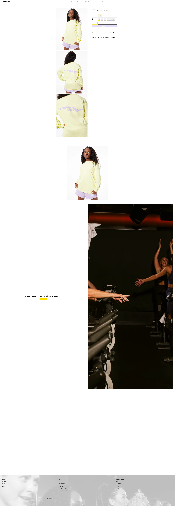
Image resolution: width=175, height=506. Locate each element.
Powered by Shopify (11, 502)
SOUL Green (4, 481)
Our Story (3, 483)
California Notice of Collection (64, 488)
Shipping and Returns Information (26, 140)
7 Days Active (94, 9)
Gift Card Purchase (119, 486)
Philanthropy (4, 486)
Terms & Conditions (62, 483)
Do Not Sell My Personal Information (65, 490)
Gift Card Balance (118, 488)
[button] (72, 1)
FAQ (59, 481)
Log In (117, 481)
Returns (117, 490)
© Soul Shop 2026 (5, 502)
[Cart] (172, 1)
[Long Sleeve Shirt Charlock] (87, 173)
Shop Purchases (118, 483)
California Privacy (62, 486)
